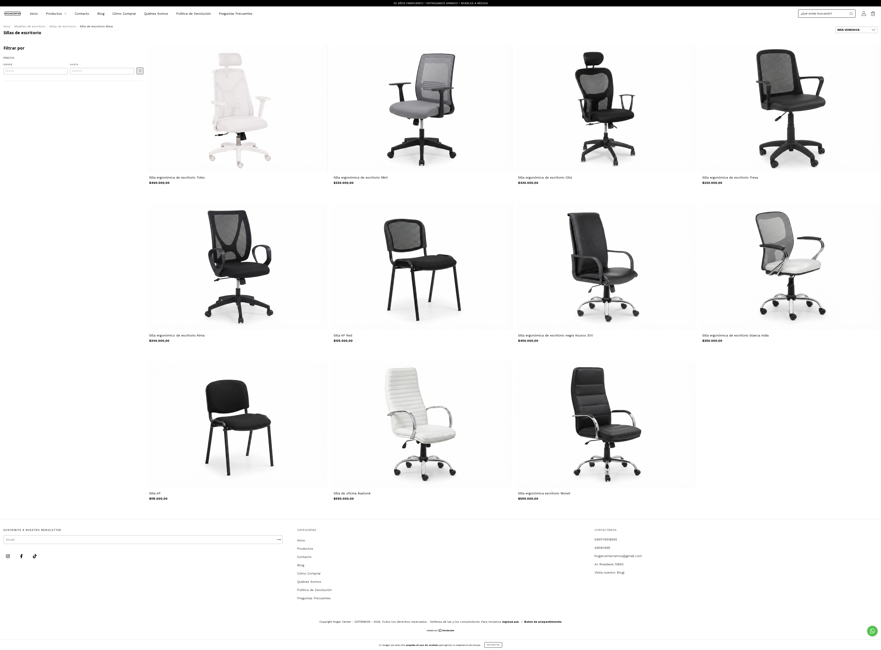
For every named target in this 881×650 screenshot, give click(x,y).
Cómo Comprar (124, 13)
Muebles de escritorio (29, 26)
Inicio (34, 13)
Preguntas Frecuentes (235, 13)
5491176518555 (605, 539)
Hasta (74, 64)
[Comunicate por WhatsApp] (872, 631)
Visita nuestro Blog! (609, 572)
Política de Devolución (193, 13)
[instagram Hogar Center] (8, 556)
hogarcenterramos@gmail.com (618, 556)
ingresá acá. (510, 621)
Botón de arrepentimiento (543, 621)
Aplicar (140, 70)
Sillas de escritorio (62, 26)
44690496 (602, 547)
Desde (7, 64)
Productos (54, 13)
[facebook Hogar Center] (22, 556)
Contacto (82, 13)
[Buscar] (851, 13)
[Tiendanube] (440, 631)
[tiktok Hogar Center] (34, 556)
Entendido (493, 645)
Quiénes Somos (156, 13)
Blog (100, 13)
